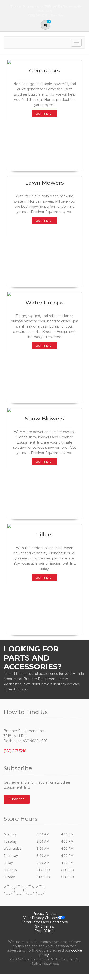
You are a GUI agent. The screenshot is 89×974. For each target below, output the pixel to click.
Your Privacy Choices (40, 918)
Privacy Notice (45, 913)
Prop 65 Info (44, 931)
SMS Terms (44, 926)
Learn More (43, 113)
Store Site (56, 15)
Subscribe (17, 799)
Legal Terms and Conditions (45, 922)
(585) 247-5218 (15, 751)
